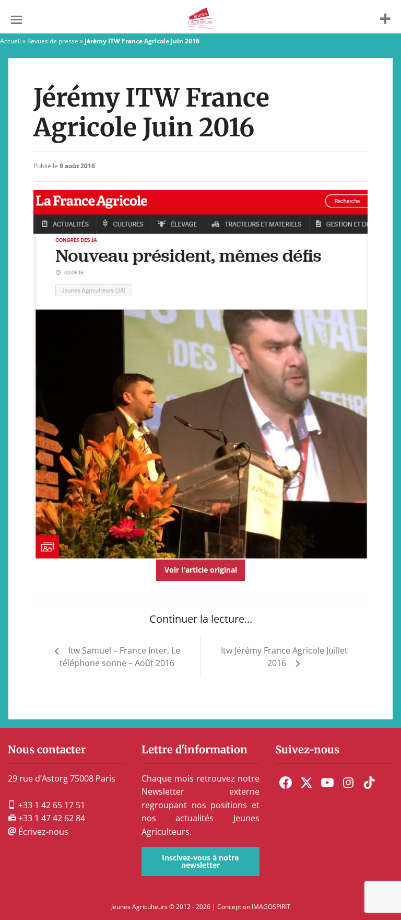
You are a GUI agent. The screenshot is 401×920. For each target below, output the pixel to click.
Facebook (285, 782)
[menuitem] (285, 782)
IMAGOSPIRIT (271, 906)
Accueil (10, 41)
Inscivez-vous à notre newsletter (200, 861)
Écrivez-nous (42, 831)
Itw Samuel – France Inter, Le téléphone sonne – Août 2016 (120, 657)
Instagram (348, 782)
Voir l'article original (200, 570)
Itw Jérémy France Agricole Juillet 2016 (284, 657)
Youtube (327, 782)
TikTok (369, 782)
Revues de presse (52, 41)
